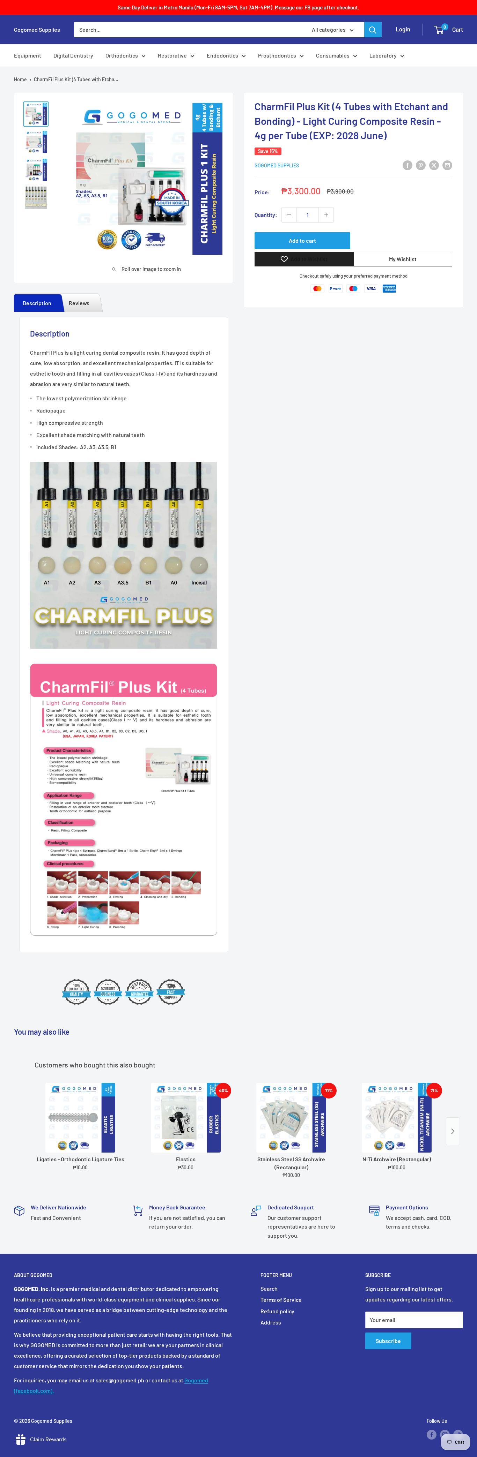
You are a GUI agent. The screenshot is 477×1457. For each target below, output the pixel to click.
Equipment (27, 55)
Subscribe (388, 1340)
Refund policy (277, 1311)
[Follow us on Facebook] (431, 1435)
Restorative (172, 55)
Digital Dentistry (73, 55)
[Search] (373, 29)
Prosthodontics (277, 55)
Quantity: (266, 214)
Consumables (333, 55)
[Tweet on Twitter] (434, 164)
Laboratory (383, 55)
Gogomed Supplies (277, 165)
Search (269, 1288)
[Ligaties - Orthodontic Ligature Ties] (80, 1118)
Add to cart (302, 240)
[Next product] (453, 1131)
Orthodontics (121, 55)
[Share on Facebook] (407, 164)
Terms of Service (281, 1299)
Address (270, 1322)
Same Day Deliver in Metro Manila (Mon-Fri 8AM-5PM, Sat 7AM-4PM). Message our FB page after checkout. (238, 7)
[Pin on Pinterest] (421, 164)
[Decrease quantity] (289, 214)
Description (37, 303)
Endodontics (222, 55)
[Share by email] (447, 164)
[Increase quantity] (326, 214)
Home (20, 79)
